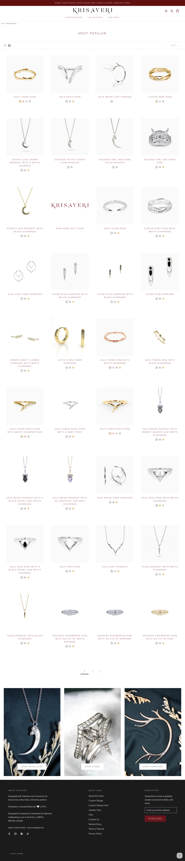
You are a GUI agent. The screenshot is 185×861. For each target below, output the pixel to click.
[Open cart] (177, 10)
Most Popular (11, 23)
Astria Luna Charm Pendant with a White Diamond (25, 162)
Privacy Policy (95, 833)
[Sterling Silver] (27, 101)
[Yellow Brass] (115, 101)
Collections (95, 17)
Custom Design (74, 17)
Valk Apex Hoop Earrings (25, 294)
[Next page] (101, 671)
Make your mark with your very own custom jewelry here (92, 3)
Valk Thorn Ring (25, 97)
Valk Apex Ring (70, 567)
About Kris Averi (96, 796)
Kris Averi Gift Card (70, 228)
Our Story (114, 17)
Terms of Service (96, 829)
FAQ (91, 814)
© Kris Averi (16, 854)
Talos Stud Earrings (160, 294)
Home (3, 23)
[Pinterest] (22, 833)
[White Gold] (30, 101)
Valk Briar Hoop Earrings (115, 498)
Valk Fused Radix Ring (115, 429)
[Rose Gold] (23, 101)
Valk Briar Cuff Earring (115, 97)
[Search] (172, 10)
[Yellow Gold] (20, 101)
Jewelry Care (95, 810)
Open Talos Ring (115, 228)
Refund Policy (95, 824)
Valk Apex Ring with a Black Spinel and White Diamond (25, 570)
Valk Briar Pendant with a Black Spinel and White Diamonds (25, 501)
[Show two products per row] (5, 45)
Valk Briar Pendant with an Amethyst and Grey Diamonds (70, 501)
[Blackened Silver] (120, 502)
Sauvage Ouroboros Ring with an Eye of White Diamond (70, 638)
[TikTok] (28, 833)
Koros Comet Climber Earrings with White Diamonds (25, 363)
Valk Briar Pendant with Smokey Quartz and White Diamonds (160, 432)
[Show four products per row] (9, 45)
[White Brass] (118, 101)
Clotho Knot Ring (160, 97)
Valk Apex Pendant (115, 567)
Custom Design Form (98, 805)
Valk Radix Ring (70, 97)
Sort (174, 45)
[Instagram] (15, 833)
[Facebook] (9, 833)
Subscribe (155, 818)
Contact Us (94, 819)
